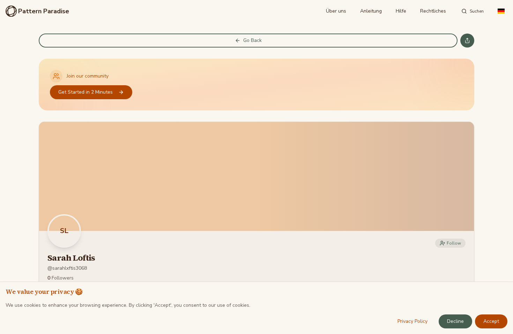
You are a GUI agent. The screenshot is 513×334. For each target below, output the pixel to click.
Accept (491, 321)
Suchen (477, 11)
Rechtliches (433, 11)
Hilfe (401, 11)
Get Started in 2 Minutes (85, 92)
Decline (455, 321)
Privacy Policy (412, 321)
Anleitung (371, 11)
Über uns (336, 11)
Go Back (252, 40)
